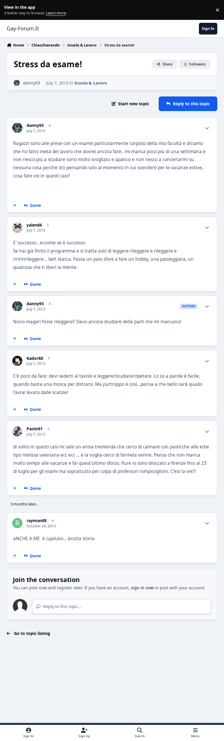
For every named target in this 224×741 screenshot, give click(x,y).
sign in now (142, 587)
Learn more (11, 10)
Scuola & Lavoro (90, 83)
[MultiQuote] (14, 205)
